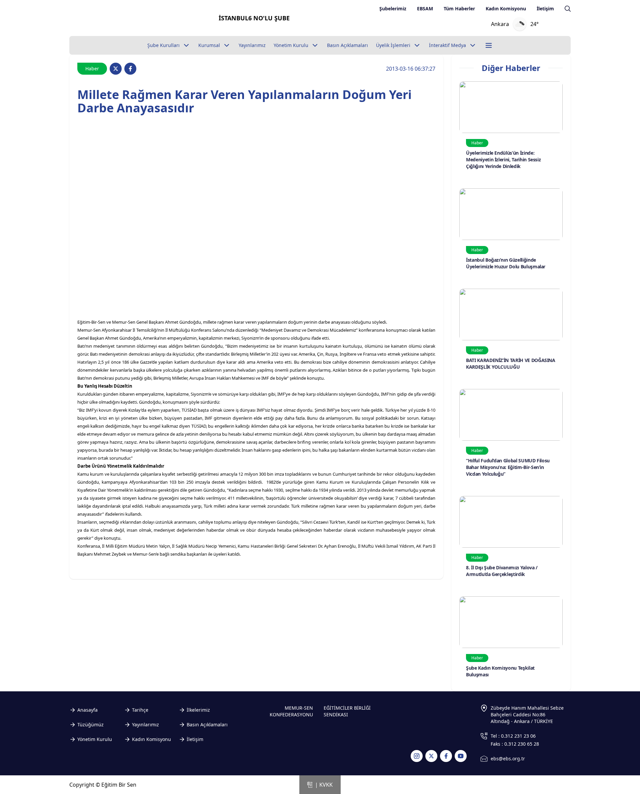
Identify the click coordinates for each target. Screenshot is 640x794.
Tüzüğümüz (90, 724)
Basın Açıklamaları (207, 724)
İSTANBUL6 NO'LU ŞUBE (254, 18)
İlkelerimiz (198, 710)
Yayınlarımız (145, 724)
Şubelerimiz (392, 8)
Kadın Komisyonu (506, 8)
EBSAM (425, 8)
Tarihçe (140, 710)
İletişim (545, 8)
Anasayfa (87, 710)
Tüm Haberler (459, 8)
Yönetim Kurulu (94, 739)
